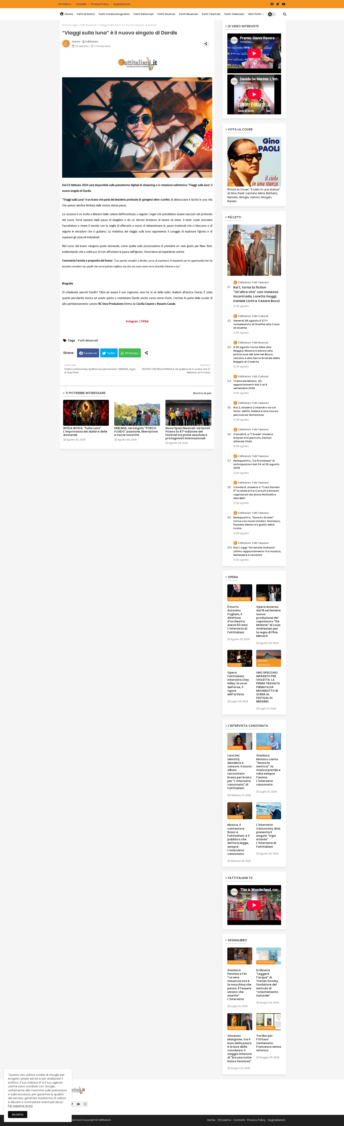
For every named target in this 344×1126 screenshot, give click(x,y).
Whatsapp (132, 353)
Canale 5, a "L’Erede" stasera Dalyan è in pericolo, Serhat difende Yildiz (253, 438)
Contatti (81, 4)
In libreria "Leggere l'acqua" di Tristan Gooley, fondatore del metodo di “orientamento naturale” (267, 983)
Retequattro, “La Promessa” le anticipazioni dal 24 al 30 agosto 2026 (256, 464)
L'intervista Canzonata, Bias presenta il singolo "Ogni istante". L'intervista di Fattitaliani (268, 835)
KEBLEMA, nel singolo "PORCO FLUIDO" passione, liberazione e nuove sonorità (136, 432)
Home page (70, 25)
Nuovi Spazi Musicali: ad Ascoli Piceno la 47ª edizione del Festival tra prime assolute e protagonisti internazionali (187, 433)
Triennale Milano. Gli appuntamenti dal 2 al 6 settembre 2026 (250, 384)
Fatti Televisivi (234, 14)
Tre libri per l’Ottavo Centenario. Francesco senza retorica (268, 1043)
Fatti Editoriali (143, 14)
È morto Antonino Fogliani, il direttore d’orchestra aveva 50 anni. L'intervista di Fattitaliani (237, 619)
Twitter (111, 353)
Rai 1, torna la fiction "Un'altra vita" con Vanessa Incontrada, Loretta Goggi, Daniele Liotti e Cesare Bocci (256, 294)
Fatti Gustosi (166, 14)
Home (68, 14)
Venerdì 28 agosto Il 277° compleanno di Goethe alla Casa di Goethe (256, 324)
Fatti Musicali (188, 14)
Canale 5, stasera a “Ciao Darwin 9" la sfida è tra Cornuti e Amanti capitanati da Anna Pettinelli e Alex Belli (256, 493)
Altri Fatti (254, 14)
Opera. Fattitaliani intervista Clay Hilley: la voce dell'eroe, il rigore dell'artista (238, 683)
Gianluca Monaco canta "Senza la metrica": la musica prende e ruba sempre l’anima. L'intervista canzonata (268, 770)
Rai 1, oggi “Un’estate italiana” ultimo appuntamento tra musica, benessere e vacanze (257, 551)
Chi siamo (65, 4)
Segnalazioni (121, 4)
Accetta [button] (17, 1114)
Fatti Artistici (86, 14)
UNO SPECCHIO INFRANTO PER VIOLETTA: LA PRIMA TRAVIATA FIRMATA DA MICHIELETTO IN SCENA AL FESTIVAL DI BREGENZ (268, 687)
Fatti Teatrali (211, 14)
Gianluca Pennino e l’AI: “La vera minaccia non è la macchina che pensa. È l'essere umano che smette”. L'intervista (239, 984)
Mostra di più (202, 393)
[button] (285, 14)
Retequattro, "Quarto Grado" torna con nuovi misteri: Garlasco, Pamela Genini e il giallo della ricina (256, 523)
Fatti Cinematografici (114, 14)
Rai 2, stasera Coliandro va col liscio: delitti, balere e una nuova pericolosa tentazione (255, 411)
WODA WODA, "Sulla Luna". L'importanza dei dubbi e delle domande (85, 432)
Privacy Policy (100, 4)
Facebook (90, 353)
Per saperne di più (20, 1106)
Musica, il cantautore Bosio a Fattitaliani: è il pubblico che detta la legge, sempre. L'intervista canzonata (238, 839)
